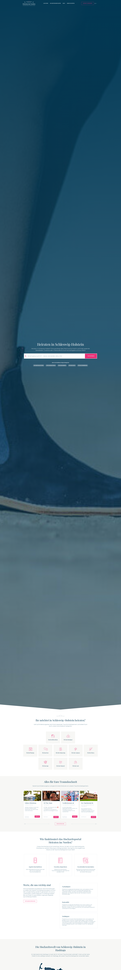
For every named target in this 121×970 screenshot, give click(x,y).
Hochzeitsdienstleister (55, 3)
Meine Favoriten (70, 3)
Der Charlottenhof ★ (87, 803)
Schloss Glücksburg (30, 803)
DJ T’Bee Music (48, 803)
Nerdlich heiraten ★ (68, 803)
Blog (64, 3)
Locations (45, 3)
